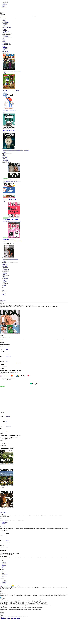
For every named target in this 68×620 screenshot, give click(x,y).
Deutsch (12, 618)
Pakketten (3, 290)
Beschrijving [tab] (3, 521)
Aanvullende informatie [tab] (4, 522)
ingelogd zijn (3, 554)
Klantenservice (3, 3)
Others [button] (1, 614)
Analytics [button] (1, 610)
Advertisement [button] (2, 612)
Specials (3, 289)
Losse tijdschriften (4, 291)
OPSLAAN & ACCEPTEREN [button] (4, 616)
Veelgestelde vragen (4, 4)
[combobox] (3, 14)
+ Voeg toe (4, 73)
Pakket (6, 361)
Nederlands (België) (3, 618)
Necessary (2, 597)
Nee (6, 351)
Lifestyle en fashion (8, 356)
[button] (2, 412)
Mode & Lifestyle (8, 346)
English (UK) (8, 618)
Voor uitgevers (3, 7)
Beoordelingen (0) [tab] (4, 523)
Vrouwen (7, 349)
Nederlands (7, 540)
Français (15, 618)
